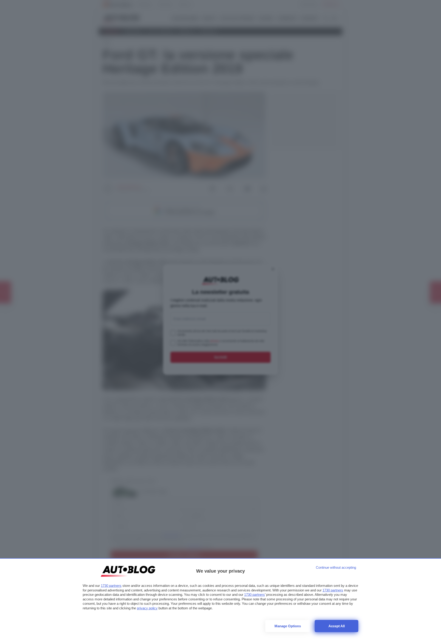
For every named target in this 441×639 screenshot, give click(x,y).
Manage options (287, 626)
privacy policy (147, 608)
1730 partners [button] (111, 586)
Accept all (336, 626)
